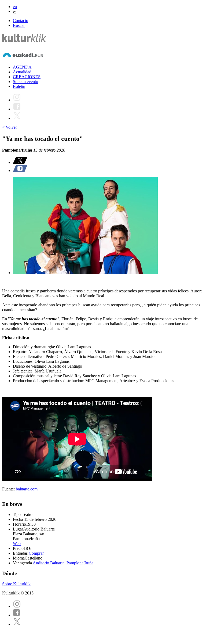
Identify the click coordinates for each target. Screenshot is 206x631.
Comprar (36, 553)
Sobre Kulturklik (16, 584)
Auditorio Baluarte (48, 563)
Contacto (20, 20)
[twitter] (17, 624)
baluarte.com (27, 489)
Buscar (19, 25)
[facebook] (16, 615)
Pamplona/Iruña (80, 563)
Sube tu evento (25, 81)
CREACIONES (27, 76)
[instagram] (17, 606)
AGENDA (22, 67)
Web (17, 543)
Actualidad (22, 72)
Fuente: (9, 489)
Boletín (19, 86)
